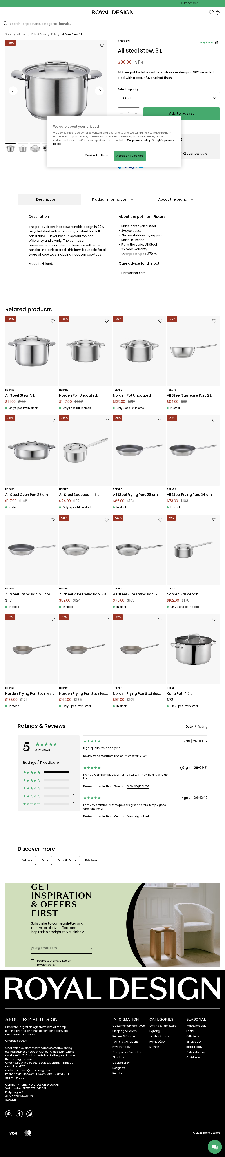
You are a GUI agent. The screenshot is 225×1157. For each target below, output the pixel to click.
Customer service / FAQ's (128, 1026)
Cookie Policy (121, 1062)
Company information (127, 1052)
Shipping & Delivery (124, 1031)
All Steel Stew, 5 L (20, 395)
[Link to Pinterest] (8, 1113)
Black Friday (194, 1047)
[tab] (49, 199)
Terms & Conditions (125, 1041)
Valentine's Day (196, 1026)
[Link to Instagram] (29, 1113)
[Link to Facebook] (19, 1113)
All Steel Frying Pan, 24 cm (189, 495)
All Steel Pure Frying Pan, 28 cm (82, 594)
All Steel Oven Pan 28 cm (26, 495)
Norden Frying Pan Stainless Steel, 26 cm (83, 694)
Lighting (154, 1031)
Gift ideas (192, 1036)
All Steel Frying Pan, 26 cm (27, 594)
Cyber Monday (196, 1052)
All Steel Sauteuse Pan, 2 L (189, 395)
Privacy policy (121, 1047)
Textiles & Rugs (159, 1036)
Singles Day (194, 1041)
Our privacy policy (139, 140)
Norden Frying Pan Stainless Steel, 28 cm (137, 694)
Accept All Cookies (129, 156)
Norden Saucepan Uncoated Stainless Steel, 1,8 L (189, 594)
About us (118, 1057)
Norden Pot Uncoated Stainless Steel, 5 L (78, 395)
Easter (190, 1031)
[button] (211, 12)
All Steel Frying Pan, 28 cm (135, 495)
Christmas (193, 1057)
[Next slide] (99, 90)
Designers (118, 1068)
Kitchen (154, 1047)
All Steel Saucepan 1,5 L (79, 495)
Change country (16, 1041)
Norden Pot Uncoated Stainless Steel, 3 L (132, 395)
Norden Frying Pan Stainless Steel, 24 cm (29, 694)
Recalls (117, 1073)
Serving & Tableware (162, 1026)
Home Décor (157, 1041)
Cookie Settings (96, 155)
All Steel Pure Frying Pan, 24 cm (136, 594)
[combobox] (169, 98)
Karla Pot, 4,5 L (179, 694)
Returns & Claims (123, 1036)
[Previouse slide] (13, 90)
